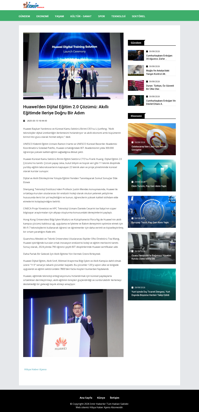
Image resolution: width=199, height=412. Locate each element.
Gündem (24, 16)
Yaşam (59, 16)
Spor (101, 16)
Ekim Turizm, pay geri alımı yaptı (149, 186)
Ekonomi (42, 16)
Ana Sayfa (86, 397)
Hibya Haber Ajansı (100, 407)
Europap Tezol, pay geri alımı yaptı (150, 222)
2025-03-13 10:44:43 (37, 120)
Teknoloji (118, 16)
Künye (101, 397)
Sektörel (138, 16)
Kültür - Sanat (81, 16)
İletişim (114, 397)
